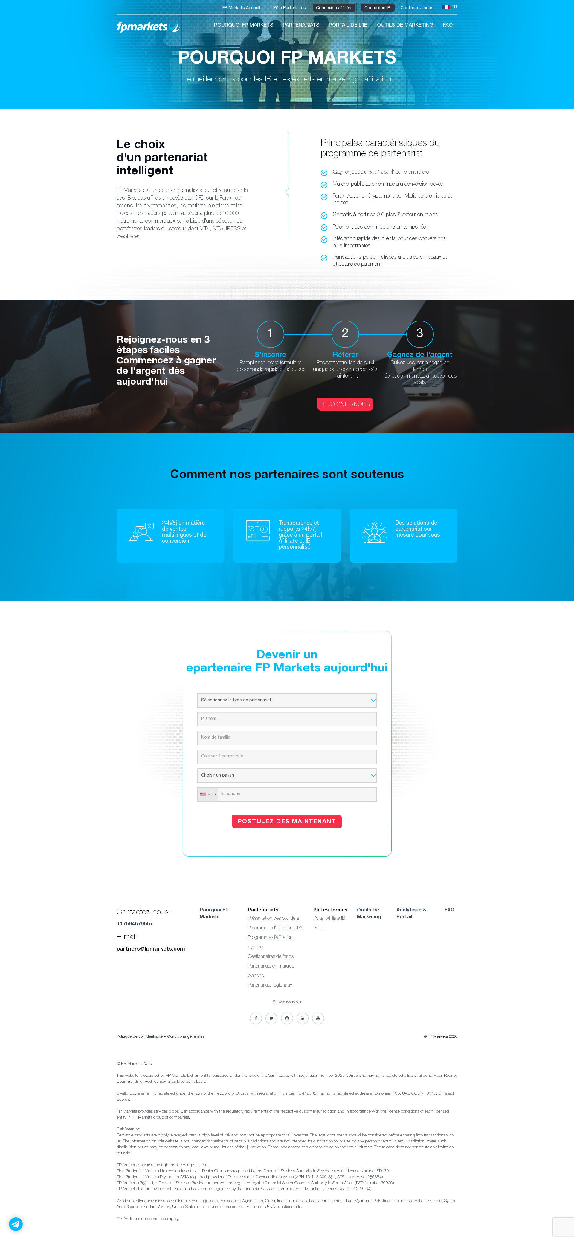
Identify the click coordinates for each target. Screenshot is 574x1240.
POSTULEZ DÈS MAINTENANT (287, 822)
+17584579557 (135, 924)
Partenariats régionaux (270, 985)
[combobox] (208, 794)
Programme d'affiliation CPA (275, 928)
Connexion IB (378, 8)
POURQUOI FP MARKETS (243, 25)
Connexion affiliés (334, 8)
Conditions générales (185, 1037)
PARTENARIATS (301, 25)
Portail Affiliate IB (329, 918)
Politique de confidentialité (140, 1037)
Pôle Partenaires (290, 8)
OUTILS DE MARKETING (405, 25)
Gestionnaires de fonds (271, 957)
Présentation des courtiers (273, 918)
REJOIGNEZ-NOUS (345, 405)
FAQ (448, 25)
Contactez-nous (418, 8)
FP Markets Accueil (241, 8)
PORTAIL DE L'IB (348, 25)
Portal (318, 928)
